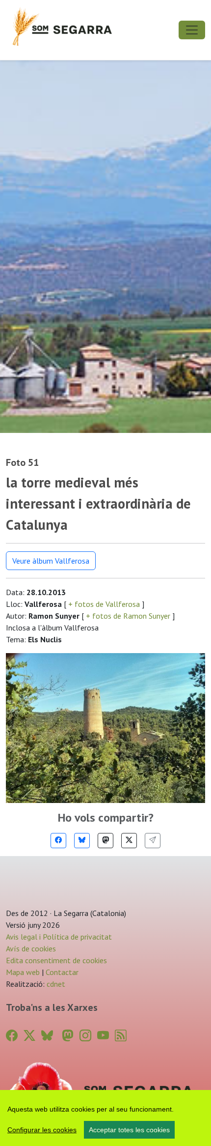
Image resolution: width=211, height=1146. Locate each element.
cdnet (55, 984)
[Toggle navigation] (192, 30)
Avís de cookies (31, 948)
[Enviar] (152, 840)
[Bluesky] (82, 840)
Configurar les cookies (42, 1130)
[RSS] (121, 1035)
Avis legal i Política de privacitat (59, 937)
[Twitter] (129, 840)
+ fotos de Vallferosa (104, 604)
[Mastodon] (105, 840)
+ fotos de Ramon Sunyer (128, 616)
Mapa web (23, 972)
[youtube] (103, 1035)
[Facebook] (58, 840)
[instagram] (85, 1035)
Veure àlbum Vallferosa (50, 561)
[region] (105, 1118)
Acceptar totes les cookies (129, 1130)
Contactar (62, 972)
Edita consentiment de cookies (56, 960)
